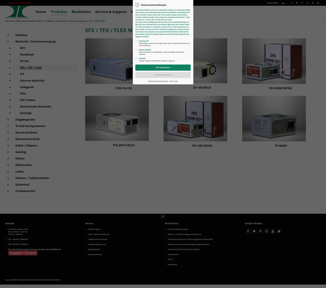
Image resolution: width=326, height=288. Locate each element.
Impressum (173, 81)
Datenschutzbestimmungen (158, 81)
